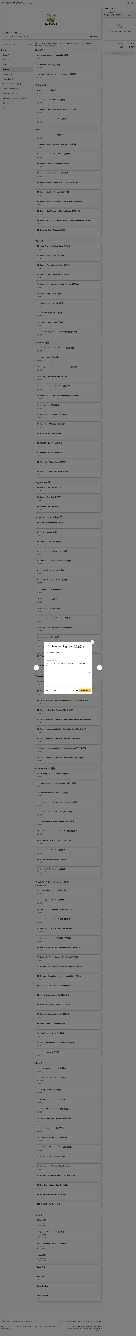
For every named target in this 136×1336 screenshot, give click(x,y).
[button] (36, 669)
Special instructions (53, 661)
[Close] (92, 642)
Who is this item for (53, 653)
